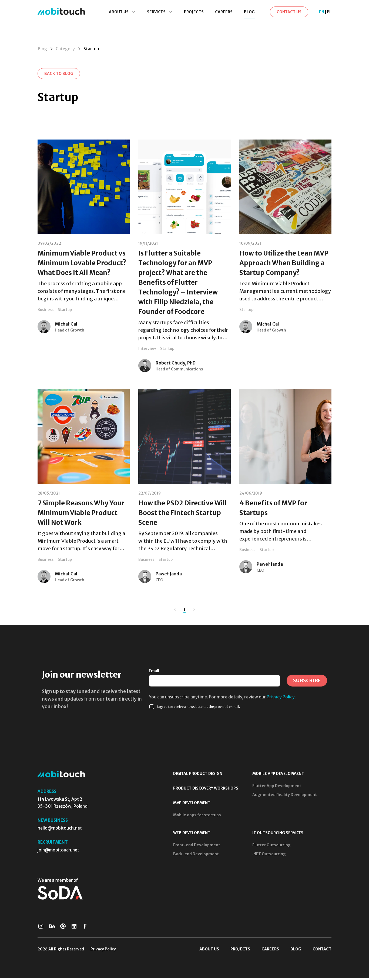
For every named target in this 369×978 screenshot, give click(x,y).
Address (47, 791)
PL (329, 11)
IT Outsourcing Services (277, 832)
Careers (270, 949)
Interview (147, 348)
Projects (240, 949)
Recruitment (53, 842)
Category (65, 48)
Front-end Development (196, 845)
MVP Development (191, 802)
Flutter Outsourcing (271, 845)
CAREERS (224, 11)
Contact (322, 949)
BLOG (249, 11)
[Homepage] (61, 12)
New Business (53, 820)
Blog (42, 48)
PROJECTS (194, 11)
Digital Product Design (197, 773)
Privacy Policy (280, 696)
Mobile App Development (278, 773)
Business (45, 309)
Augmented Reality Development (284, 794)
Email (154, 670)
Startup (65, 309)
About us (209, 949)
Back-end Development (196, 853)
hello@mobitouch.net (60, 828)
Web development (191, 832)
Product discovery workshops (205, 788)
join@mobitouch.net (58, 850)
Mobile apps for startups (197, 815)
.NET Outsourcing (269, 853)
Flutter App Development (276, 785)
